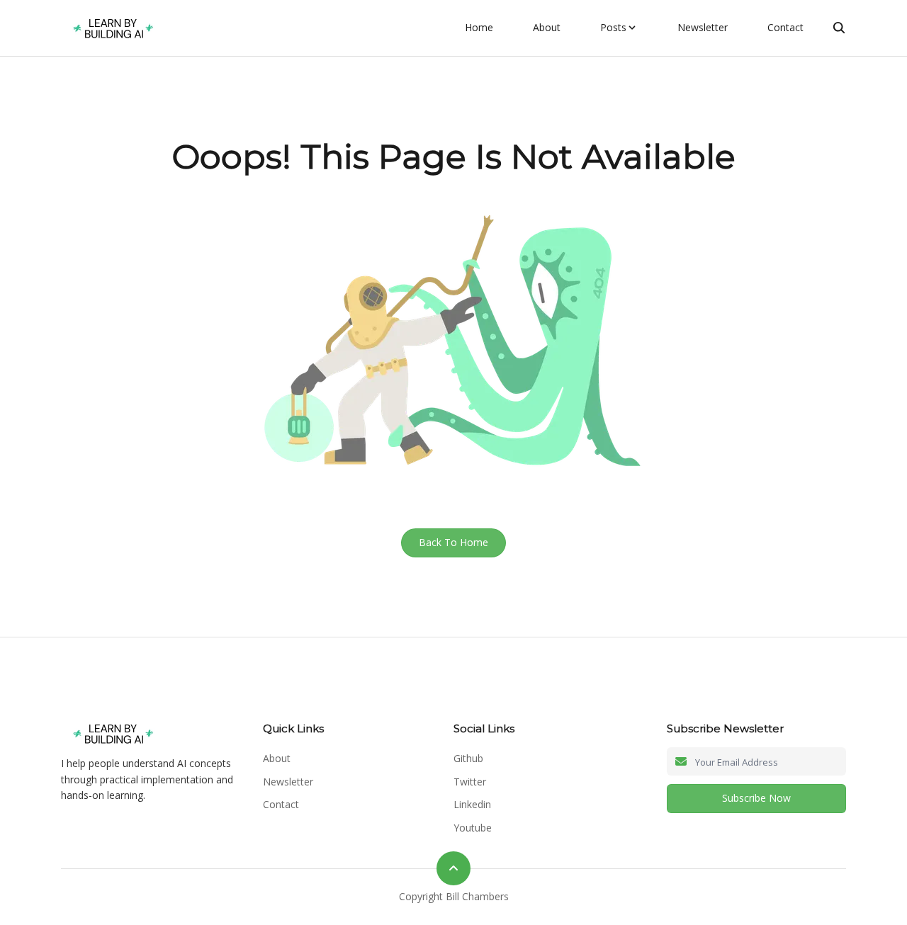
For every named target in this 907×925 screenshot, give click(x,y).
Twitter (470, 781)
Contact (785, 27)
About (546, 27)
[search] (839, 28)
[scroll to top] (453, 868)
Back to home (453, 542)
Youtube (473, 827)
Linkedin (472, 804)
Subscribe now (756, 798)
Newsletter (702, 27)
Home (479, 27)
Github (468, 758)
